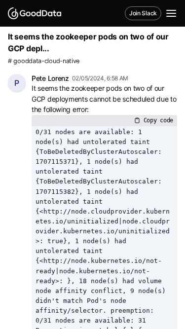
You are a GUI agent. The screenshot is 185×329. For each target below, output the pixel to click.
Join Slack (143, 13)
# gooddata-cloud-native (43, 61)
